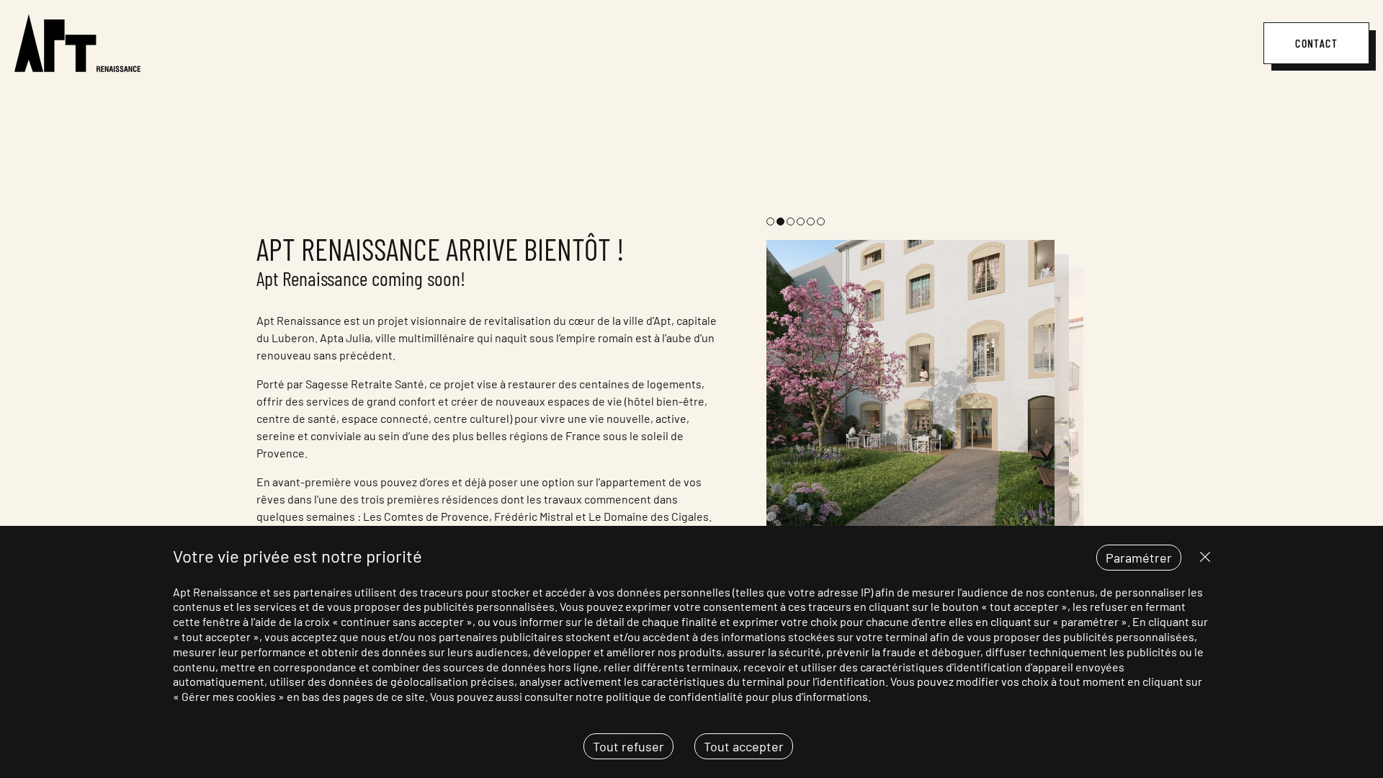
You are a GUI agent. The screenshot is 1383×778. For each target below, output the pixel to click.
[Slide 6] (821, 221)
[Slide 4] (801, 221)
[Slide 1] (770, 221)
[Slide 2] (780, 221)
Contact (1316, 43)
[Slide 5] (811, 221)
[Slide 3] (791, 221)
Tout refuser (1288, 557)
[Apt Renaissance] (77, 43)
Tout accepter (744, 746)
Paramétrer (1139, 557)
